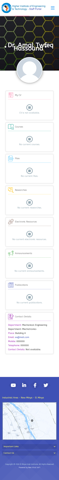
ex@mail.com (22, 337)
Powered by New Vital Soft (29, 467)
